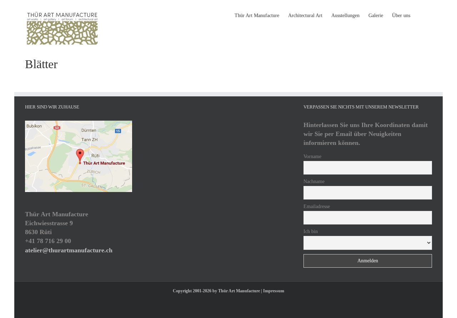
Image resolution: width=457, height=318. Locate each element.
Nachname (314, 181)
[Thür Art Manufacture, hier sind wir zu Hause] (78, 123)
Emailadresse (316, 206)
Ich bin (310, 231)
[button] (421, 15)
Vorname (312, 156)
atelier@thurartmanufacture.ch (68, 250)
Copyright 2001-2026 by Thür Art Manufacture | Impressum (228, 290)
